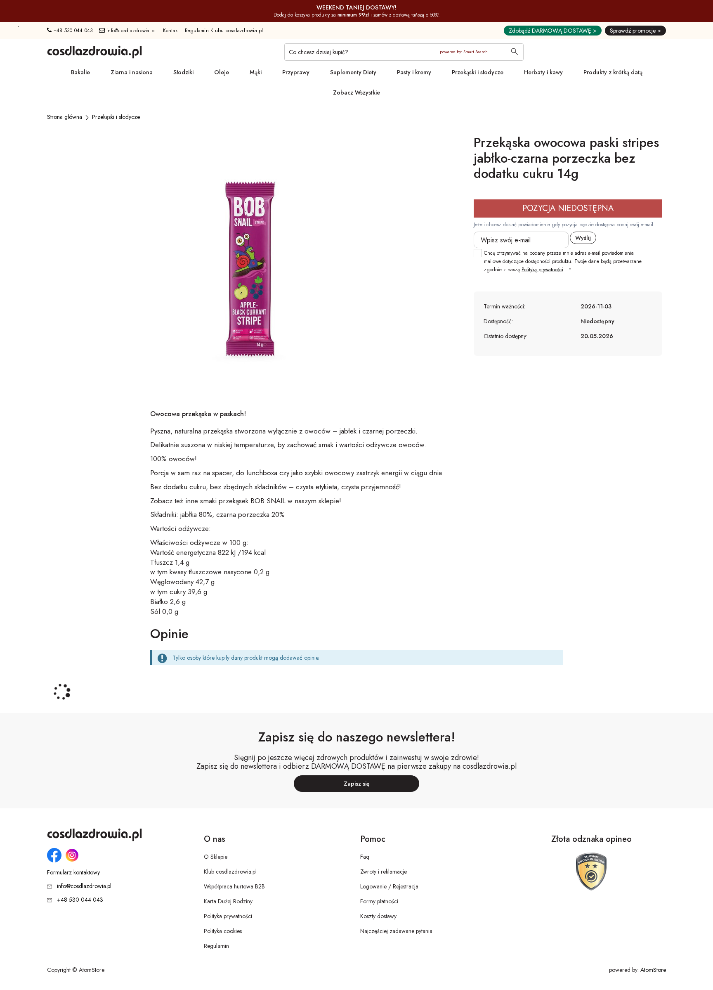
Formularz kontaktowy (73, 872)
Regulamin (216, 946)
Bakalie (80, 72)
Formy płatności (379, 901)
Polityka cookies (223, 931)
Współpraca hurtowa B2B (234, 886)
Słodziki (183, 72)
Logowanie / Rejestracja (389, 886)
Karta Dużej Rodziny (228, 901)
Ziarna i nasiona (132, 72)
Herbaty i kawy (543, 72)
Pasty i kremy (414, 72)
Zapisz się (357, 783)
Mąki (256, 72)
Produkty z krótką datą (612, 72)
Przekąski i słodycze (477, 72)
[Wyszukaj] (514, 52)
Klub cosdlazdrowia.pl (230, 871)
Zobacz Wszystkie (356, 92)
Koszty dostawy (378, 916)
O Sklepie (215, 857)
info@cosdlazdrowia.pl (130, 30)
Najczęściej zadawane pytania (396, 931)
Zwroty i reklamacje (383, 871)
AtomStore (653, 970)
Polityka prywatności (228, 916)
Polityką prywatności (542, 269)
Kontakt (171, 30)
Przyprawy (295, 72)
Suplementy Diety (353, 72)
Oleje (221, 72)
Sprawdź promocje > (635, 30)
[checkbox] (478, 253)
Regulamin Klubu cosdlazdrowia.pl (224, 30)
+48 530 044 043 (72, 30)
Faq (364, 857)
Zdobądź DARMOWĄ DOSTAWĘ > (553, 30)
